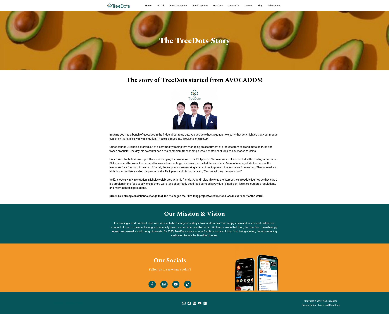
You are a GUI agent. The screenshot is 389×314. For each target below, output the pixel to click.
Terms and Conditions (329, 305)
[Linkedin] (205, 303)
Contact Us (233, 5)
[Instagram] (194, 303)
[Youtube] (199, 303)
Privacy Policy (309, 305)
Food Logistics (200, 5)
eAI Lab (160, 5)
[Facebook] (189, 303)
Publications (274, 5)
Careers (249, 5)
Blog (260, 5)
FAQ (81, 303)
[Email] (184, 303)
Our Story (218, 5)
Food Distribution (178, 5)
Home (148, 5)
